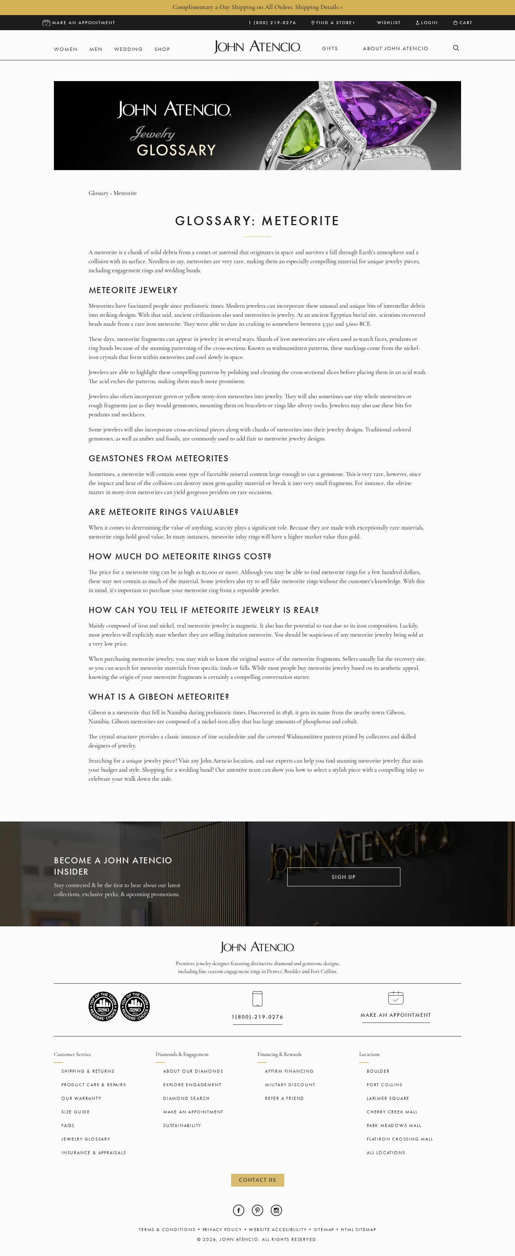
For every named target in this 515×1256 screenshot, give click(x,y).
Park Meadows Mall (394, 1125)
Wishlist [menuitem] (389, 23)
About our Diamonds (193, 1071)
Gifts (330, 48)
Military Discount (290, 1084)
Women (66, 49)
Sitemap (324, 1229)
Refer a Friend (284, 1098)
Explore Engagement (192, 1084)
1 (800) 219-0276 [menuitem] (272, 23)
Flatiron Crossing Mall (400, 1139)
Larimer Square (388, 1098)
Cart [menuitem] (466, 23)
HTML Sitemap (358, 1229)
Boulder (378, 1071)
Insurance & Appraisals (93, 1152)
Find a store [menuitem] (334, 23)
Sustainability (182, 1125)
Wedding (128, 49)
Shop (162, 49)
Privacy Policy (222, 1229)
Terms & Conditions (167, 1229)
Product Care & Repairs (93, 1084)
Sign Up (344, 877)
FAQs (68, 1125)
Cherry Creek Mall (392, 1112)
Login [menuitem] (429, 23)
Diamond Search (186, 1098)
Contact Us (257, 1179)
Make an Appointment (193, 1112)
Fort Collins (385, 1084)
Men (96, 49)
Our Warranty (81, 1098)
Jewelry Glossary (85, 1139)
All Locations (386, 1152)
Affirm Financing (289, 1071)
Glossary (99, 193)
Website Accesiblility (278, 1229)
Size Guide (75, 1112)
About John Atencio (396, 48)
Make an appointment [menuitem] (83, 23)
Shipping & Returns (87, 1071)
